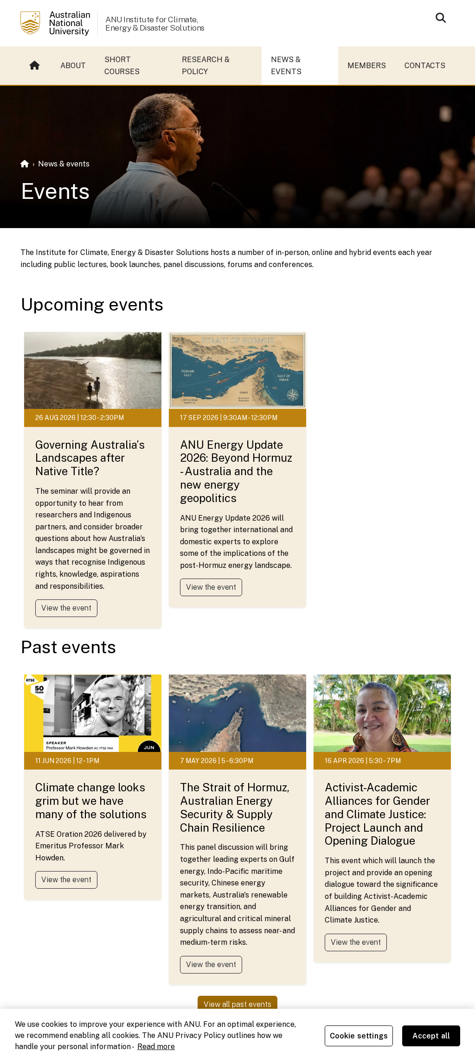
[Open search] (440, 17)
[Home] (24, 163)
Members (366, 65)
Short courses (122, 65)
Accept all (431, 1035)
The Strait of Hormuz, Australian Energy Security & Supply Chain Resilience (234, 807)
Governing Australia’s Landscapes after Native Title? (90, 458)
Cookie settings (359, 1035)
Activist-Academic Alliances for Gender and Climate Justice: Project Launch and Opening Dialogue (377, 814)
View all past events (237, 1004)
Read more (156, 1046)
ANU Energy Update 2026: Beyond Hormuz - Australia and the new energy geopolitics (236, 471)
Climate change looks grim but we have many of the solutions (91, 801)
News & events (286, 65)
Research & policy (206, 65)
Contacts (424, 65)
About (73, 65)
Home (35, 65)
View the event (66, 608)
